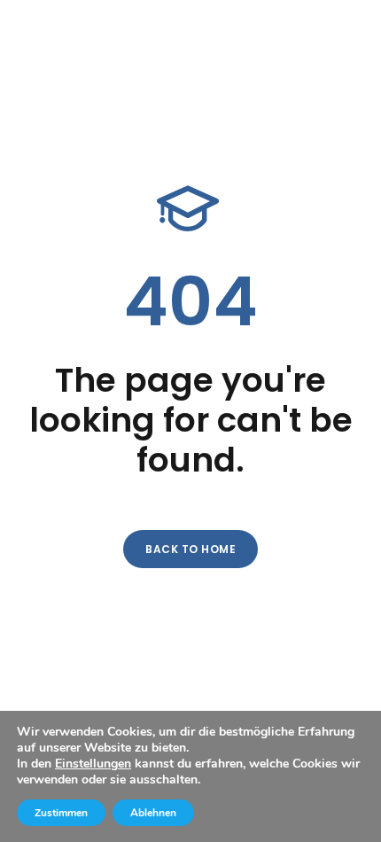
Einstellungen (93, 764)
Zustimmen (61, 813)
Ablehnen (153, 813)
